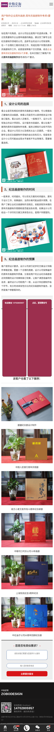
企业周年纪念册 (26, 23)
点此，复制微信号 (39, 302)
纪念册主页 (5, 23)
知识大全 (15, 23)
